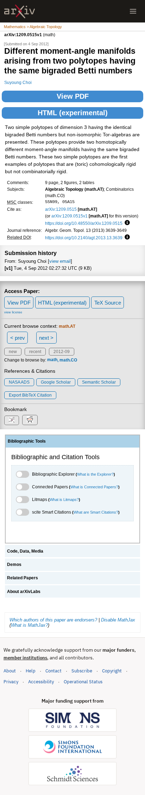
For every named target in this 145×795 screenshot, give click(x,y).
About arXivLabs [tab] (23, 591)
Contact (53, 671)
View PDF (73, 96)
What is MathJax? (29, 625)
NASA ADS (19, 382)
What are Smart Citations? (96, 512)
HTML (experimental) (73, 113)
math (52, 360)
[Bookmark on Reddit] (30, 420)
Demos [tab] (14, 564)
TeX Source (107, 303)
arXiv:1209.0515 (61, 209)
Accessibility (41, 682)
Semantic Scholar (99, 382)
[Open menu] (133, 11)
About (10, 671)
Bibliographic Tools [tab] (27, 441)
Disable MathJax (118, 620)
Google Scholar (56, 382)
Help (31, 671)
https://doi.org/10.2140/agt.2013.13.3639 (83, 237)
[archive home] (19, 11)
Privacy (11, 682)
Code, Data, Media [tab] (25, 551)
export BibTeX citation (30, 395)
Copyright (112, 671)
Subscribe (81, 671)
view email (60, 261)
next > (46, 338)
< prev (17, 338)
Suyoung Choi (18, 82)
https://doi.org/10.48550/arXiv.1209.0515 (83, 223)
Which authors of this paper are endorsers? (53, 620)
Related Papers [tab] (22, 578)
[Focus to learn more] (126, 223)
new (13, 351)
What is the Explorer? (95, 474)
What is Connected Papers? (94, 487)
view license (13, 312)
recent (35, 351)
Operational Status (83, 681)
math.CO (68, 360)
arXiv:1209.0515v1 (69, 216)
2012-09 (61, 351)
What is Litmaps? (64, 499)
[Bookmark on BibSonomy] (11, 420)
